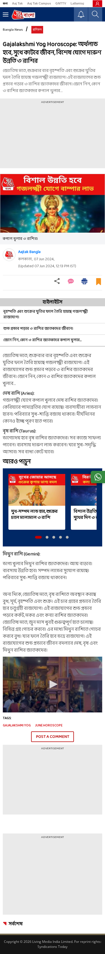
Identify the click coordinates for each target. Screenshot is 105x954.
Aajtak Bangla (29, 252)
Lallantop (78, 3)
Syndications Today (52, 946)
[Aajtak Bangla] (9, 255)
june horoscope (48, 725)
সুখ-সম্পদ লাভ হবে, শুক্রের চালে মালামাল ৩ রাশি (34, 515)
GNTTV (60, 3)
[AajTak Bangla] (23, 14)
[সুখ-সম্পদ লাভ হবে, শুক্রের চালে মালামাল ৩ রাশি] (36, 490)
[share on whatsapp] (98, 477)
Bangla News (13, 30)
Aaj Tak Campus (39, 3)
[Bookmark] (98, 284)
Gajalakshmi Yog (17, 725)
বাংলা (5, 3)
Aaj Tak (17, 3)
